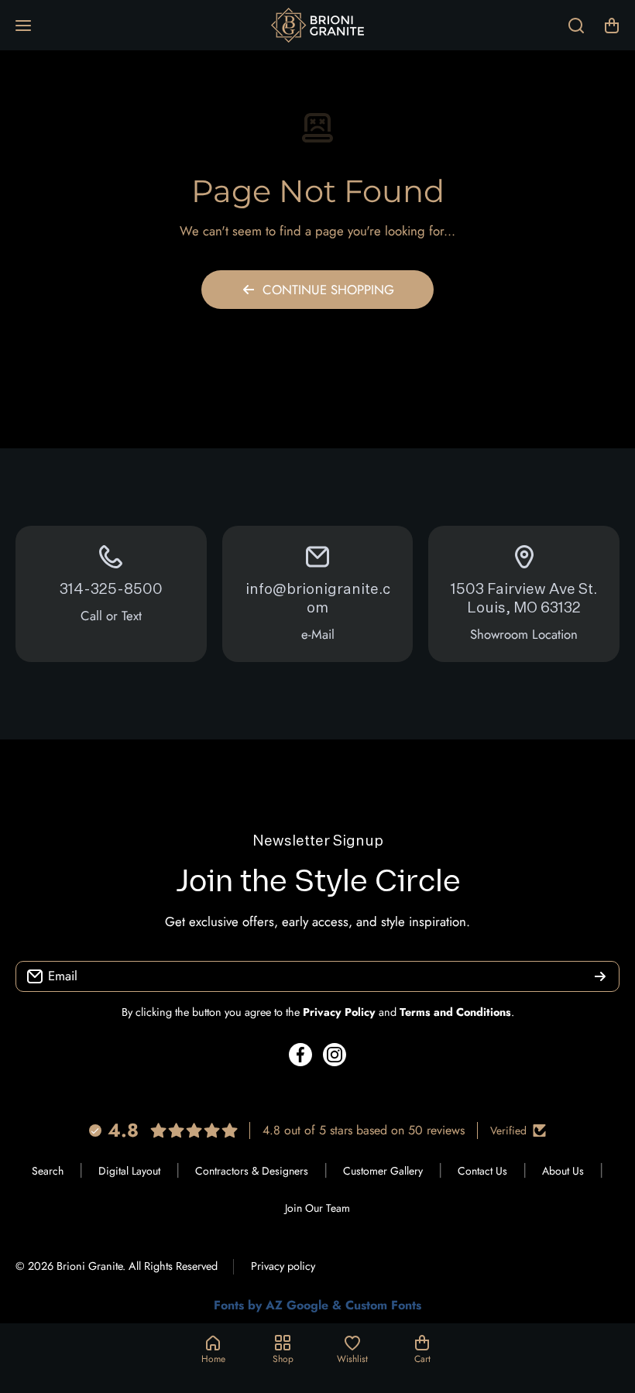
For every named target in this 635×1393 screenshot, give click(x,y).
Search (48, 1171)
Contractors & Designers (251, 1171)
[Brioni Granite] (317, 25)
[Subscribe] (600, 976)
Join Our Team (317, 1208)
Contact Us (482, 1171)
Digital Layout (129, 1171)
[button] (612, 25)
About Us (563, 1171)
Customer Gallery (383, 1171)
